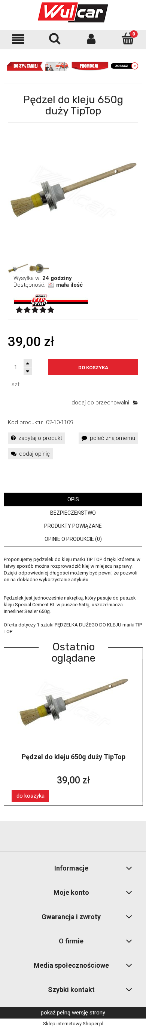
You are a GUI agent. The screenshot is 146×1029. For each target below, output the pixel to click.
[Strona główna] (73, 12)
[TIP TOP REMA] (50, 300)
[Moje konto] (91, 39)
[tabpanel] (73, 595)
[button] (18, 39)
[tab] (73, 499)
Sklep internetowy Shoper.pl (73, 1023)
